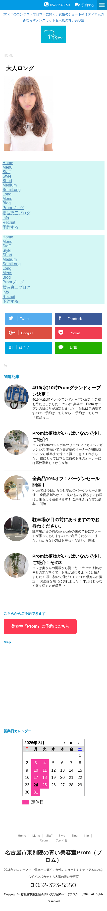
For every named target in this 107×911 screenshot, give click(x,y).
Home (7, 163)
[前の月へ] (62, 742)
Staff (6, 172)
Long (6, 194)
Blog (6, 203)
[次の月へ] (80, 742)
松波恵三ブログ (16, 213)
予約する (10, 227)
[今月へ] (71, 742)
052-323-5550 (55, 885)
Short (7, 181)
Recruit (8, 222)
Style (6, 176)
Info (5, 218)
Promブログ (13, 208)
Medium (9, 185)
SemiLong (11, 190)
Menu (7, 167)
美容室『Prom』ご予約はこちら (40, 626)
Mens (7, 198)
